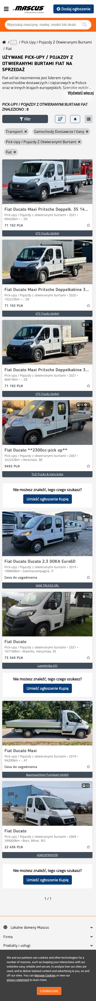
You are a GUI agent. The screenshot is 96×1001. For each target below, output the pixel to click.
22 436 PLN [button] (13, 847)
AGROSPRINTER (47, 855)
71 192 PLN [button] (13, 225)
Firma (8, 937)
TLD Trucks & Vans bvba (47, 474)
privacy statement (18, 980)
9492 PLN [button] (12, 466)
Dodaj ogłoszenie (75, 8)
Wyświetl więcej (81, 92)
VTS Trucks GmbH (47, 233)
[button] (25, 119)
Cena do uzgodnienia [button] (20, 578)
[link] (47, 181)
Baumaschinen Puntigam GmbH (47, 775)
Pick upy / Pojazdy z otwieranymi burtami (56, 42)
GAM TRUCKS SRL (47, 585)
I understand (49, 991)
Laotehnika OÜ (47, 666)
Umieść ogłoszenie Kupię (48, 499)
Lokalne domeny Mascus (30, 928)
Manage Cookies (45, 975)
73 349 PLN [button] (13, 658)
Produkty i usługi (16, 946)
